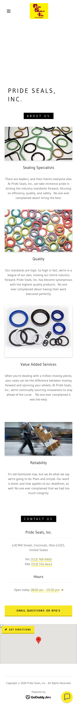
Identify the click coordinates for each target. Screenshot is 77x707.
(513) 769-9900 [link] (41, 559)
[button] (9, 11)
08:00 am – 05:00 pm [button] (45, 590)
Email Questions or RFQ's (38, 610)
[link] (39, 11)
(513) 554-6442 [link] (41, 564)
